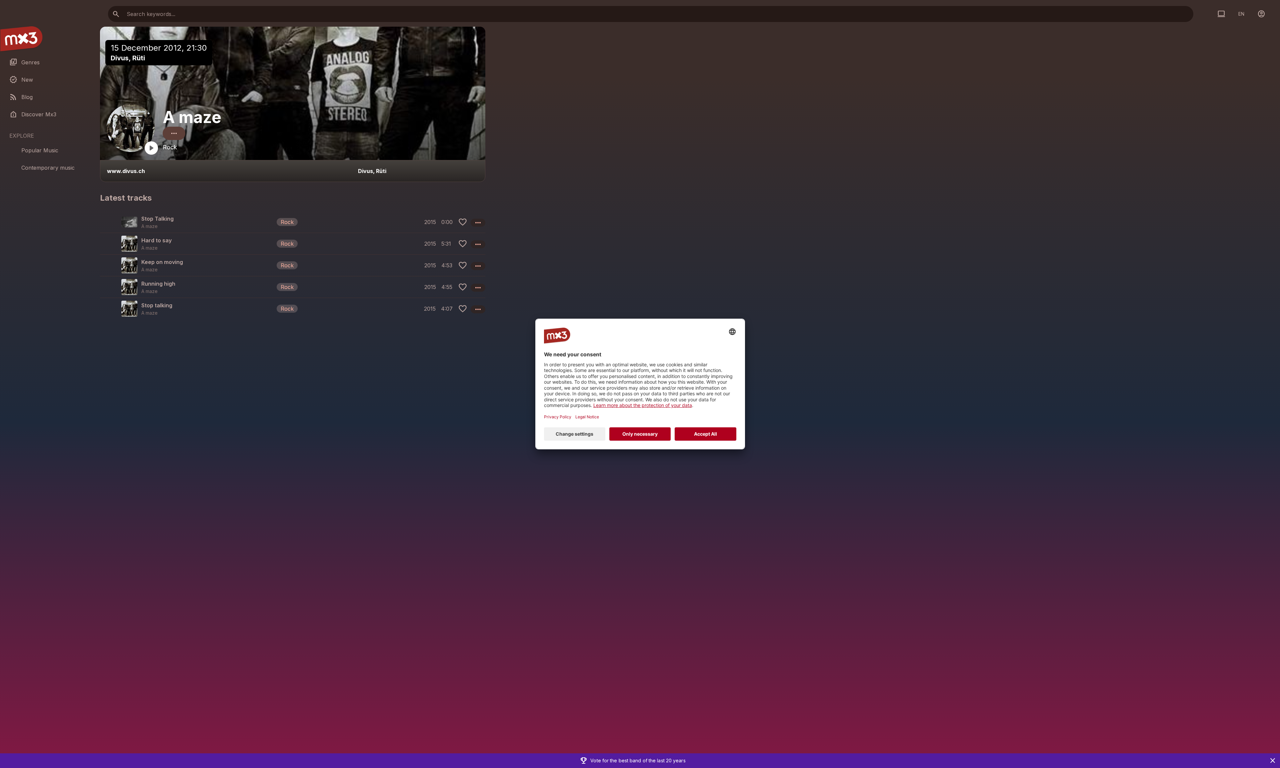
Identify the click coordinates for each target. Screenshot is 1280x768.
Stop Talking (157, 218)
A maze (192, 117)
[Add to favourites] (462, 222)
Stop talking (156, 305)
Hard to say (156, 240)
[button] (292, 222)
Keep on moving (162, 262)
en (1241, 14)
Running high (158, 283)
